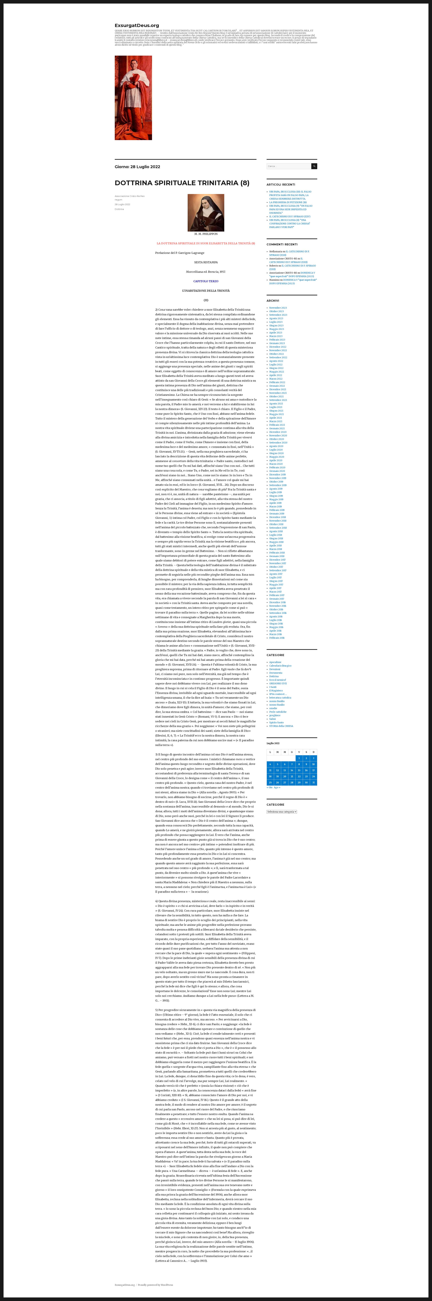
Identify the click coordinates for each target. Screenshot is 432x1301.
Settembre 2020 (278, 442)
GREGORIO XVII (278, 683)
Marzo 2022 (275, 378)
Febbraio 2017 (276, 595)
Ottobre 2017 (276, 566)
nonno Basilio (277, 701)
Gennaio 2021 (277, 428)
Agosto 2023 (276, 318)
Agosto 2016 (275, 616)
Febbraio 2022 (277, 382)
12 (277, 770)
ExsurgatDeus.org (137, 25)
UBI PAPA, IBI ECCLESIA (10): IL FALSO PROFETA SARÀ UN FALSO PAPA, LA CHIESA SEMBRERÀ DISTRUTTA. (290, 195)
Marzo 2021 (275, 421)
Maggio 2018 (276, 542)
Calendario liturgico (280, 665)
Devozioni (274, 669)
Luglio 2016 (275, 620)
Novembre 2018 (277, 520)
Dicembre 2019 (277, 474)
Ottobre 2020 (276, 439)
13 (285, 770)
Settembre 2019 (278, 485)
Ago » (277, 787)
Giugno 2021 (276, 410)
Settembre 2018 (278, 527)
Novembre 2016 (277, 606)
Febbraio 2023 (277, 339)
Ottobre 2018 (276, 524)
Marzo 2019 (275, 506)
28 (291, 782)
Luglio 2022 (275, 364)
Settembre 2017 (277, 570)
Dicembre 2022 (277, 346)
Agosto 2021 (276, 403)
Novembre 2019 (277, 478)
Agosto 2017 (275, 574)
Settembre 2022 (278, 357)
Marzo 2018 (275, 549)
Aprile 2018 (275, 545)
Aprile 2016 (275, 630)
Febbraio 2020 (277, 467)
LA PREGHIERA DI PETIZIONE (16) (288, 202)
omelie (273, 708)
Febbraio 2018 (277, 552)
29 (299, 782)
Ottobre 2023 (276, 311)
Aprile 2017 (275, 588)
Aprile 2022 (275, 375)
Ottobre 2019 (276, 481)
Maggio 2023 (276, 329)
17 (314, 770)
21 (292, 776)
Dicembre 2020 (278, 432)
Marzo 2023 (275, 336)
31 (314, 782)
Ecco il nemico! (277, 680)
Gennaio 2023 (277, 343)
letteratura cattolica (280, 697)
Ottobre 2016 (276, 609)
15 (299, 770)
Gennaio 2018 (276, 556)
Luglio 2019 (275, 492)
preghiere (274, 715)
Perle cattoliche (278, 711)
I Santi (272, 687)
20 (284, 776)
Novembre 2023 (278, 307)
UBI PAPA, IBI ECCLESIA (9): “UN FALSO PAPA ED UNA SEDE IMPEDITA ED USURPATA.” (290, 209)
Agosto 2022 (276, 361)
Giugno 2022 (276, 368)
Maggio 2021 (276, 414)
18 (270, 776)
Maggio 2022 (276, 371)
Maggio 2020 (276, 456)
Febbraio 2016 (277, 637)
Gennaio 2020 (277, 471)
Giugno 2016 (276, 623)
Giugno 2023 (276, 325)
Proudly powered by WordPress (155, 1285)
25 (270, 782)
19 (277, 776)
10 (313, 764)
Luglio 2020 (276, 449)
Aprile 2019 (275, 503)
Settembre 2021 (278, 400)
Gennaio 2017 (276, 598)
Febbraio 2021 (277, 425)
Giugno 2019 (276, 496)
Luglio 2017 (275, 577)
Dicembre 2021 (277, 389)
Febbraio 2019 (277, 510)
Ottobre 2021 (276, 396)
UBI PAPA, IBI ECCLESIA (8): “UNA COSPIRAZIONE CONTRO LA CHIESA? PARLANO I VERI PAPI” (289, 224)
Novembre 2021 (278, 393)
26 (277, 782)
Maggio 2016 (276, 627)
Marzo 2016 (275, 634)
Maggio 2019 (276, 499)
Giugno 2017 (276, 581)
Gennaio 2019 (276, 513)
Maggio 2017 (276, 584)
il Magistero (276, 690)
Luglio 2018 (275, 535)
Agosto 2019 (275, 488)
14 (292, 770)
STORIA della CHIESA (281, 726)
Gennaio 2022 (277, 385)
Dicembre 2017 (277, 559)
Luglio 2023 (275, 322)
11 (270, 770)
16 (306, 770)
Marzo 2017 (275, 591)
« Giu (269, 787)
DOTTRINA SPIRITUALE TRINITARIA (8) (182, 183)
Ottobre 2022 (276, 354)
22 (299, 776)
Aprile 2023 (275, 332)
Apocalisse (275, 662)
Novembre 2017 (277, 563)
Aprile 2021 (275, 417)
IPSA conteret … (278, 694)
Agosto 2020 (276, 446)
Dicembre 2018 (277, 517)
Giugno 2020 (276, 453)
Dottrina (119, 209)
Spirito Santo (276, 722)
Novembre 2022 (278, 350)
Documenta (275, 672)
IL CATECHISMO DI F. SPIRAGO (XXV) (289, 216)
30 (306, 782)
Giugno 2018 (276, 538)
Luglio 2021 (275, 407)
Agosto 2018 (276, 531)
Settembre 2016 (278, 613)
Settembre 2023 (278, 315)
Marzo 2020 (276, 464)
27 (284, 782)
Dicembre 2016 (277, 602)
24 (313, 776)
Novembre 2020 (278, 435)
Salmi (272, 719)
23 (306, 776)
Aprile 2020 (275, 460)
